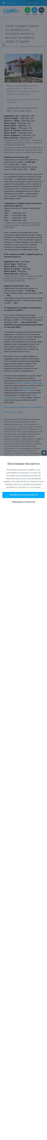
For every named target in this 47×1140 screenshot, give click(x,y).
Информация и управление (23, 502)
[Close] (44, 452)
